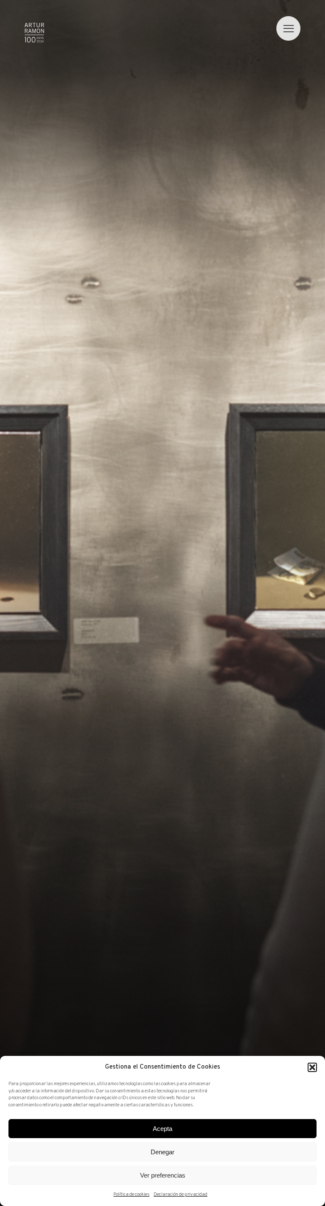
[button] (312, 1067)
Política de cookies (131, 1195)
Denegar (162, 1152)
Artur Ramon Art (34, 32)
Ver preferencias (162, 1175)
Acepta (162, 1128)
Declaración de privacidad (180, 1195)
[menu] (288, 28)
